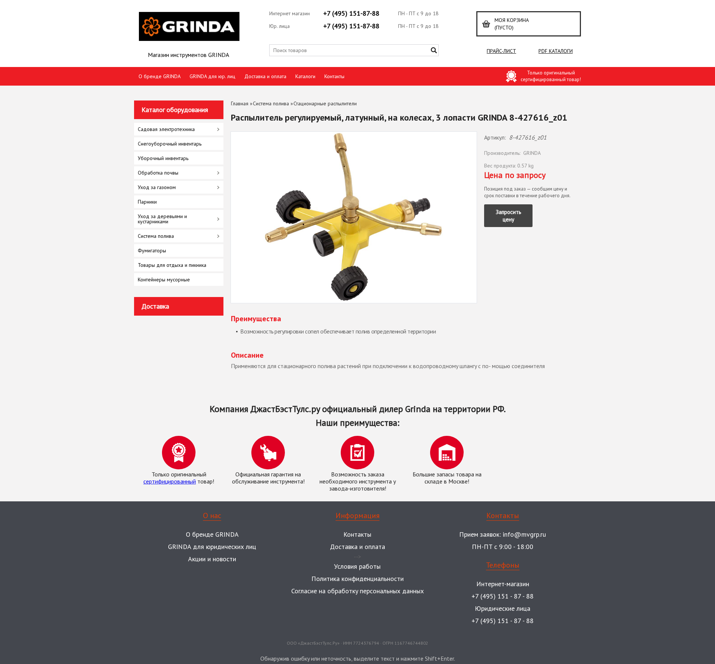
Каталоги (305, 76)
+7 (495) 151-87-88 (351, 13)
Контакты (334, 76)
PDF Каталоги (555, 51)
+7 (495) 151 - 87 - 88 (502, 596)
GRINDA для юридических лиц (212, 546)
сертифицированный (169, 481)
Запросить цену (508, 215)
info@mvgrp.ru (524, 534)
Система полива (271, 103)
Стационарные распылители (325, 103)
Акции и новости (212, 559)
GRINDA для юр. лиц (212, 76)
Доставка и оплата (265, 76)
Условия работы (357, 566)
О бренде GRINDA (160, 76)
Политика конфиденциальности (357, 578)
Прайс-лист (501, 51)
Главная (239, 103)
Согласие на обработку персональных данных (357, 591)
